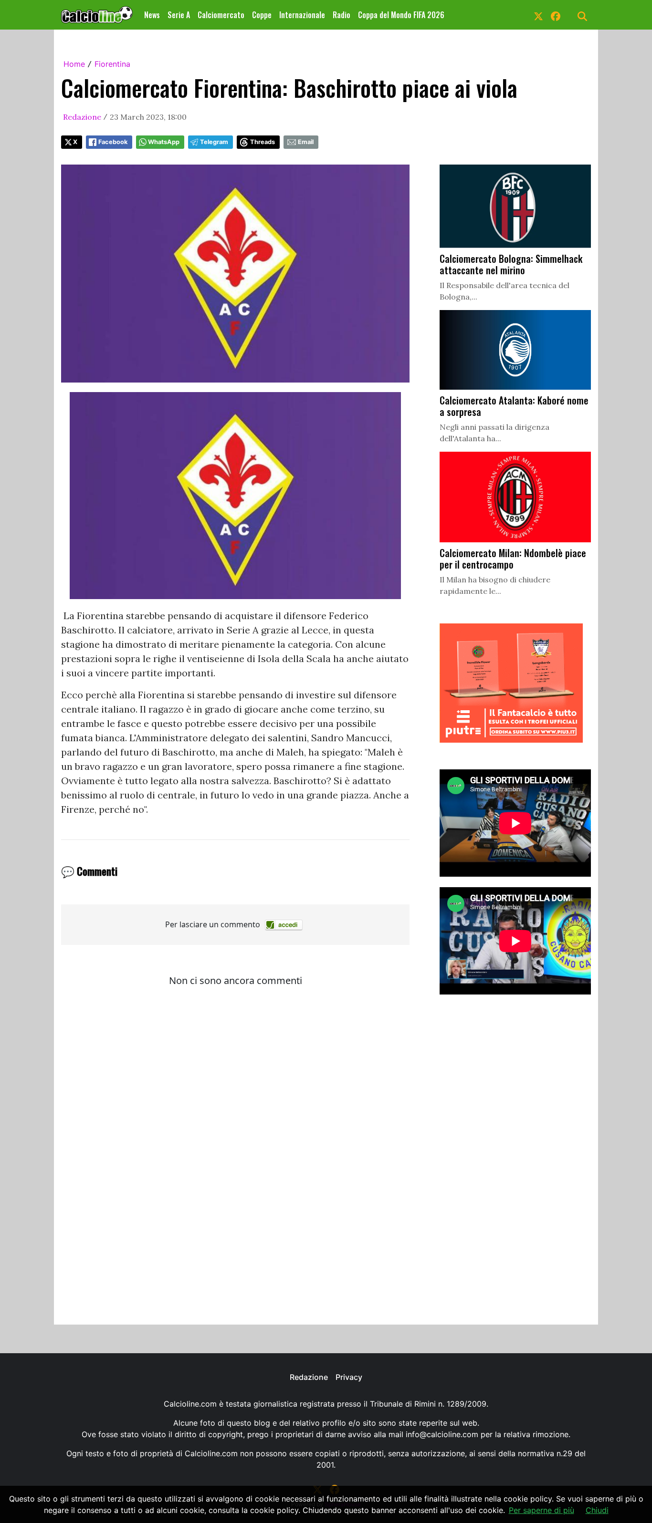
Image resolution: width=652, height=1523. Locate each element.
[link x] (538, 15)
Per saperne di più (541, 1510)
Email (306, 141)
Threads (262, 141)
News (152, 15)
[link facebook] (555, 15)
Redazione (82, 117)
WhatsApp (163, 141)
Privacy (349, 1377)
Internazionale (302, 15)
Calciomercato (221, 15)
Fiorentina (112, 64)
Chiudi (597, 1510)
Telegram (214, 141)
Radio (341, 15)
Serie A (179, 15)
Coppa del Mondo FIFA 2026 (401, 15)
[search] (582, 15)
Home (74, 64)
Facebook (112, 141)
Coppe (262, 15)
